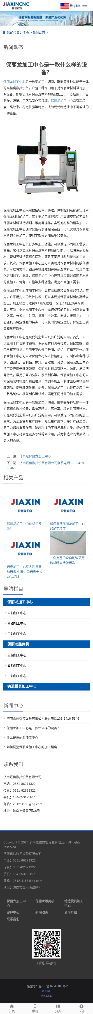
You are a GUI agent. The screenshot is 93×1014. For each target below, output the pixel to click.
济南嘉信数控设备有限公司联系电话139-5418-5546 (43, 718)
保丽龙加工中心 (14, 81)
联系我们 (13, 919)
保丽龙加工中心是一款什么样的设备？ (33, 728)
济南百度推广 (47, 996)
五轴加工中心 (16, 613)
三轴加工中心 (16, 633)
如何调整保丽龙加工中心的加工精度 (32, 747)
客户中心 (13, 912)
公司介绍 (70, 912)
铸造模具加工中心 (21, 686)
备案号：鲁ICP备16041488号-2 (47, 986)
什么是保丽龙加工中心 (35, 456)
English (74, 5)
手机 (35, 1011)
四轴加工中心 (16, 623)
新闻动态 (39, 32)
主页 (26, 32)
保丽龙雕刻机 (18, 644)
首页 (12, 1011)
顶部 (81, 1011)
